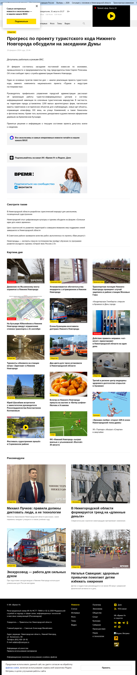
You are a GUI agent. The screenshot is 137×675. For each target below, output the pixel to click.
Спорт (95, 617)
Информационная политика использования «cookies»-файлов (32, 657)
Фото (73, 617)
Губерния (97, 625)
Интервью (75, 613)
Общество (11, 32)
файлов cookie (12, 668)
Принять (106, 668)
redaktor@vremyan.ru (20, 642)
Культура (96, 621)
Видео (74, 625)
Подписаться (21, 21)
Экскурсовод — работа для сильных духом (36, 571)
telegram (123, 622)
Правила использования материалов (22, 651)
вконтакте (115, 622)
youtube (119, 622)
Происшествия (99, 629)
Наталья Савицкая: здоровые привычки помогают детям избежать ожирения (95, 574)
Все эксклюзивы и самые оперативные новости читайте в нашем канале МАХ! (47, 138)
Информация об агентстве (17, 648)
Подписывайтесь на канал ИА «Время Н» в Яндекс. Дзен (43, 158)
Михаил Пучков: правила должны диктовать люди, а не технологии (34, 507)
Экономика (97, 609)
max (119, 626)
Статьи (74, 609)
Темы (73, 621)
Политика (97, 605)
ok (127, 622)
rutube (115, 626)
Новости (75, 604)
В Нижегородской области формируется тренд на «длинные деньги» (98, 509)
